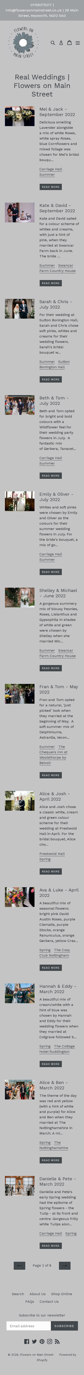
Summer (47, 174)
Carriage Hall (50, 169)
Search (18, 1294)
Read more (51, 186)
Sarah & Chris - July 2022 (55, 304)
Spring (45, 859)
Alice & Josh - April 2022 (54, 796)
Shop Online (61, 1294)
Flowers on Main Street (37, 1354)
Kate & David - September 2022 (57, 208)
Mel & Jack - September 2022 (57, 111)
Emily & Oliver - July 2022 (56, 496)
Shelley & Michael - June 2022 (58, 593)
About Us (38, 1294)
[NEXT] (65, 1265)
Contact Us (49, 1301)
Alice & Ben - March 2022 (53, 1085)
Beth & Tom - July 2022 (54, 400)
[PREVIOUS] (19, 1265)
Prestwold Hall (52, 854)
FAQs (29, 1301)
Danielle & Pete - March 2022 (57, 1181)
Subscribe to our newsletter (42, 1315)
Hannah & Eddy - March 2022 (57, 988)
